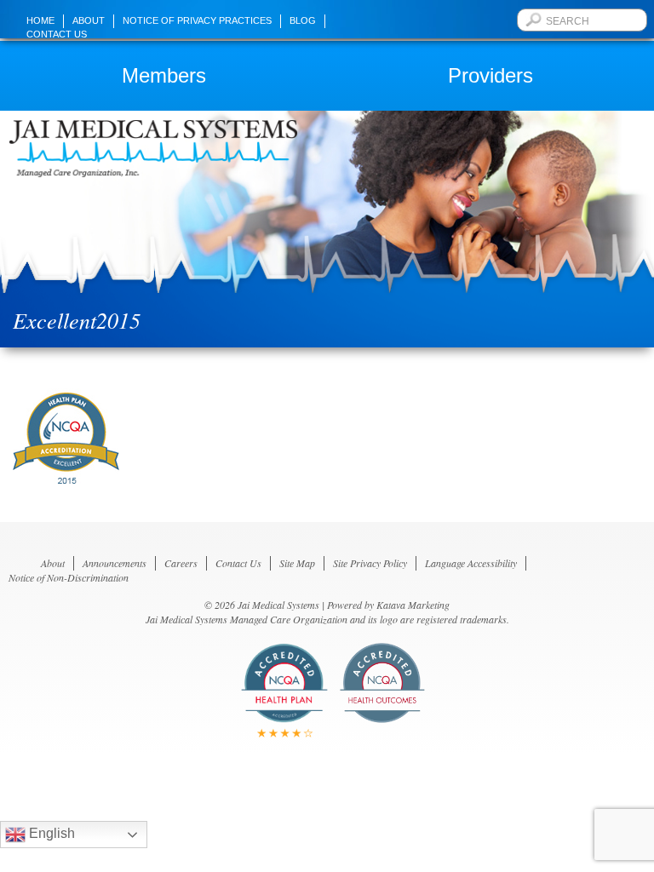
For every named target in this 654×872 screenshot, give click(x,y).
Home (40, 20)
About (88, 20)
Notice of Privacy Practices (197, 20)
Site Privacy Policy (370, 563)
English (50, 833)
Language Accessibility (471, 563)
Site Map (297, 563)
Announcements (114, 563)
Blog (303, 20)
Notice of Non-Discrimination (69, 577)
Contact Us (56, 34)
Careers (181, 563)
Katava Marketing (413, 604)
